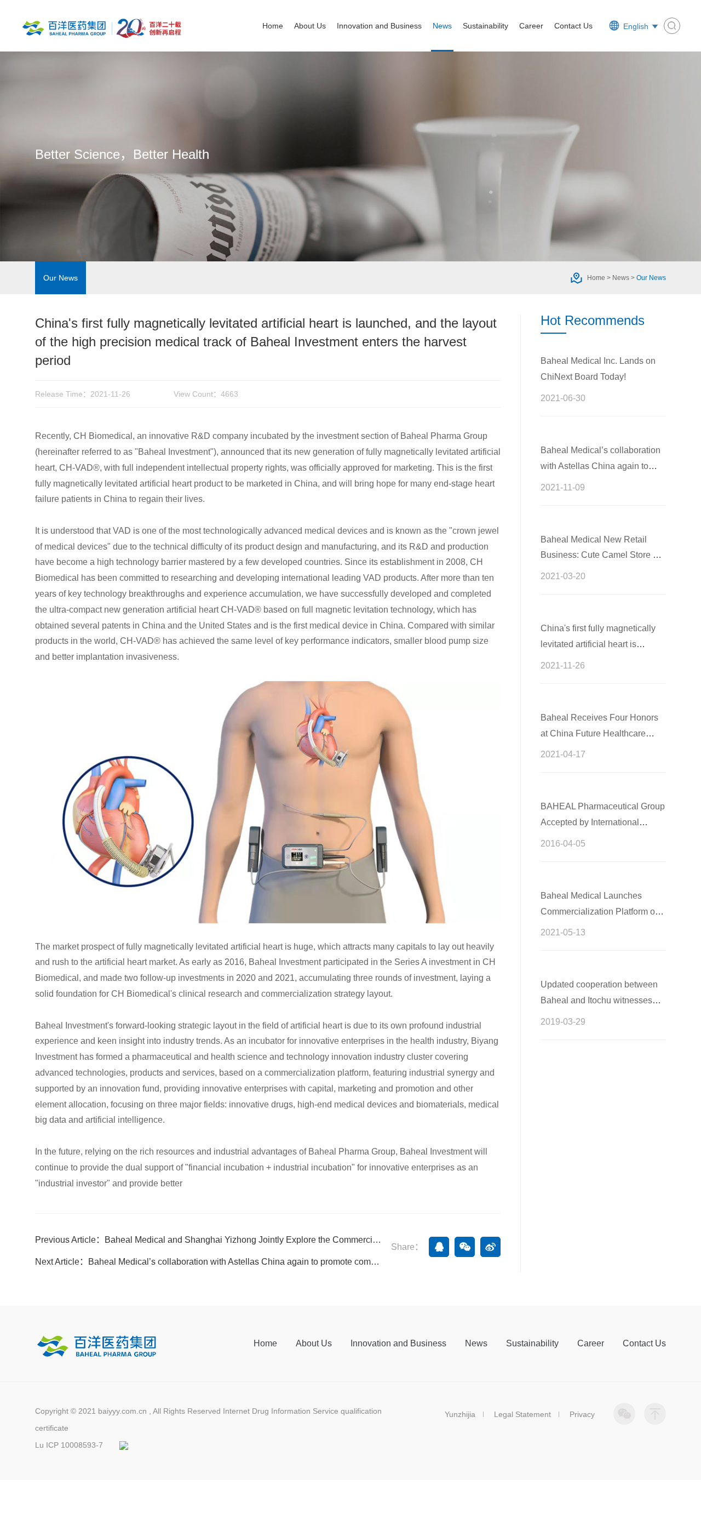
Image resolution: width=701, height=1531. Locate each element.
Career (531, 25)
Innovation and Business (379, 25)
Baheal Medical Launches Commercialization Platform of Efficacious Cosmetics (599, 911)
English (635, 26)
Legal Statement (522, 1414)
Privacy (582, 1414)
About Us (310, 25)
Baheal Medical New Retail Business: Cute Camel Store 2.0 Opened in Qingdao (603, 555)
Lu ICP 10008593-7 (69, 1445)
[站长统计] (123, 1445)
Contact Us (573, 25)
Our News (60, 277)
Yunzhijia (460, 1414)
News (442, 25)
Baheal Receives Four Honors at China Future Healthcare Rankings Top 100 (599, 733)
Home (272, 25)
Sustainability (485, 25)
